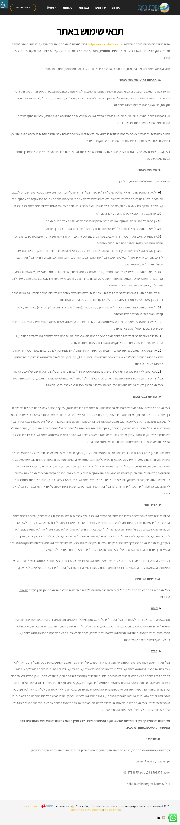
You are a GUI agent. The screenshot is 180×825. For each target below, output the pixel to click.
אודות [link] (116, 7)
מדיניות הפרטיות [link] (112, 809)
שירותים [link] (100, 7)
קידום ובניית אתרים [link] (32, 806)
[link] (4, 4)
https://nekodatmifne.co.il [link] (105, 44)
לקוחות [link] (67, 7)
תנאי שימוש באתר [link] (94, 809)
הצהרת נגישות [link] (78, 809)
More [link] (50, 7)
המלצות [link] (84, 7)
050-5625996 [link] (23, 7)
